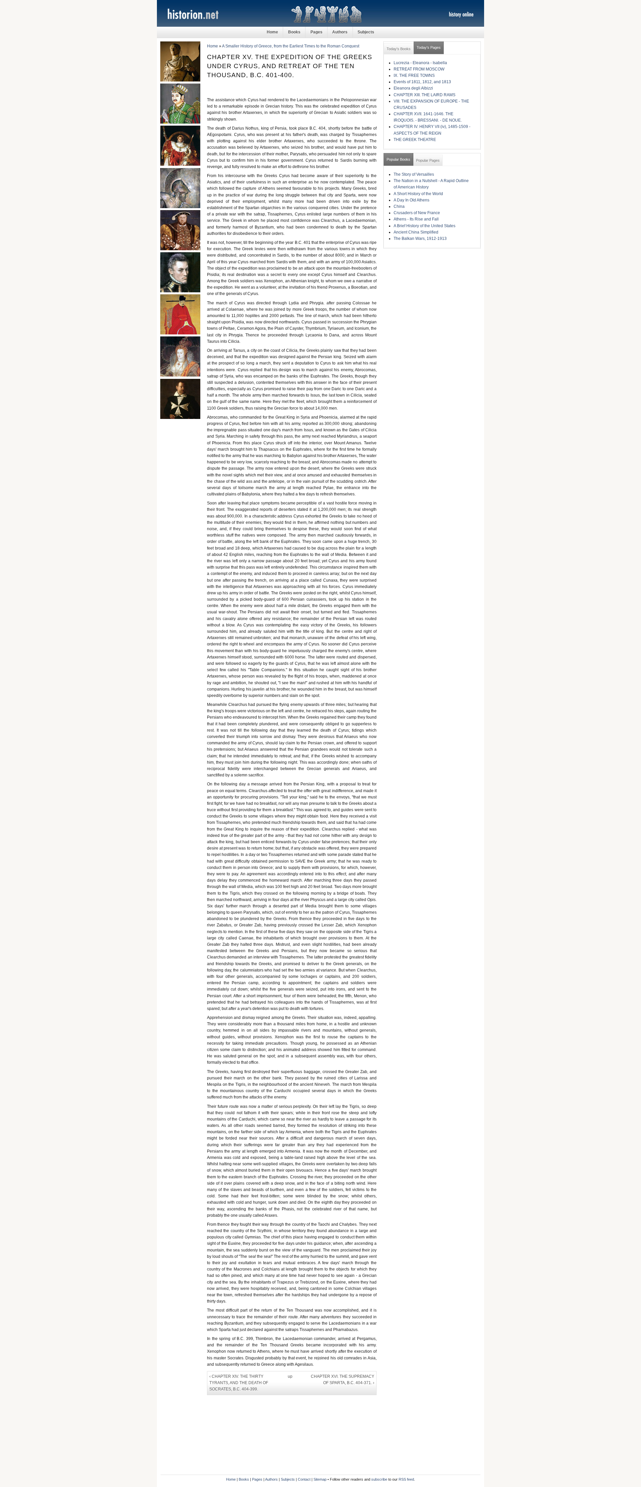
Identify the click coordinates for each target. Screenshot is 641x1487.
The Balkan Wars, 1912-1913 (420, 238)
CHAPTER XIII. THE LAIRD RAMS (424, 95)
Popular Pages (428, 160)
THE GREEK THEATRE (415, 139)
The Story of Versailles (414, 174)
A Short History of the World (418, 193)
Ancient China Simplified (416, 232)
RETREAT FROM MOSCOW (419, 69)
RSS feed (406, 1479)
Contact (304, 1479)
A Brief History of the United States (424, 226)
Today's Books (399, 49)
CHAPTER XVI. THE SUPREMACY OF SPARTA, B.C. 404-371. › (342, 1379)
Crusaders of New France (417, 212)
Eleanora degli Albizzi (413, 88)
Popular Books (398, 159)
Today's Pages (429, 47)
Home (272, 32)
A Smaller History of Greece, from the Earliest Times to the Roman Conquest (290, 46)
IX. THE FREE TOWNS (414, 75)
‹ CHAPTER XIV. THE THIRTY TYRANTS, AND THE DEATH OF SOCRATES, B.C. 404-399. (238, 1382)
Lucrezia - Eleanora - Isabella (420, 62)
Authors (340, 32)
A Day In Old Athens (411, 200)
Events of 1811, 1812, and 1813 (422, 82)
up (290, 1376)
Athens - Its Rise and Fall (416, 219)
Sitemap (320, 1479)
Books (294, 32)
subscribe (379, 1479)
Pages (316, 32)
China (399, 206)
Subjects (366, 32)
